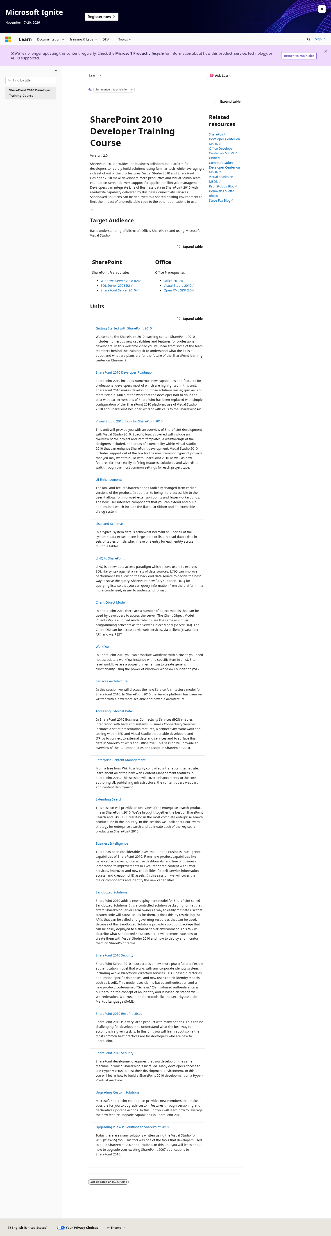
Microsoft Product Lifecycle (139, 53)
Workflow (102, 646)
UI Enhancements (109, 479)
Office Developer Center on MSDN (221, 150)
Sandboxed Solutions (111, 892)
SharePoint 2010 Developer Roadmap (124, 372)
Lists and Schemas (110, 523)
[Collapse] (56, 71)
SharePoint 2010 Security (114, 955)
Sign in (320, 39)
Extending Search (109, 799)
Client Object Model (111, 602)
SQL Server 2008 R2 (115, 285)
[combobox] (30, 80)
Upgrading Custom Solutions (117, 1092)
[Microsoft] (8, 39)
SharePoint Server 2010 (118, 290)
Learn (93, 75)
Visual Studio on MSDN (221, 179)
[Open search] (308, 39)
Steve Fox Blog (220, 200)
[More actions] (239, 75)
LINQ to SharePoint (110, 558)
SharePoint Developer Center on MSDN (224, 139)
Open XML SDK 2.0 (178, 290)
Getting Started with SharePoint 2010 (124, 328)
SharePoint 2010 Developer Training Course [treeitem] (30, 93)
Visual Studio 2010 (177, 285)
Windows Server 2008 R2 (119, 281)
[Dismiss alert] (322, 9)
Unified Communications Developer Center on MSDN (224, 165)
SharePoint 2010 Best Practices (119, 1013)
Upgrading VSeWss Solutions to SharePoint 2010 (132, 1127)
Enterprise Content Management (120, 760)
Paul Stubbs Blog (222, 186)
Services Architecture (112, 681)
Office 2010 (172, 281)
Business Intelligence (112, 843)
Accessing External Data (114, 711)
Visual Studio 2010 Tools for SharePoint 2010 (129, 421)
